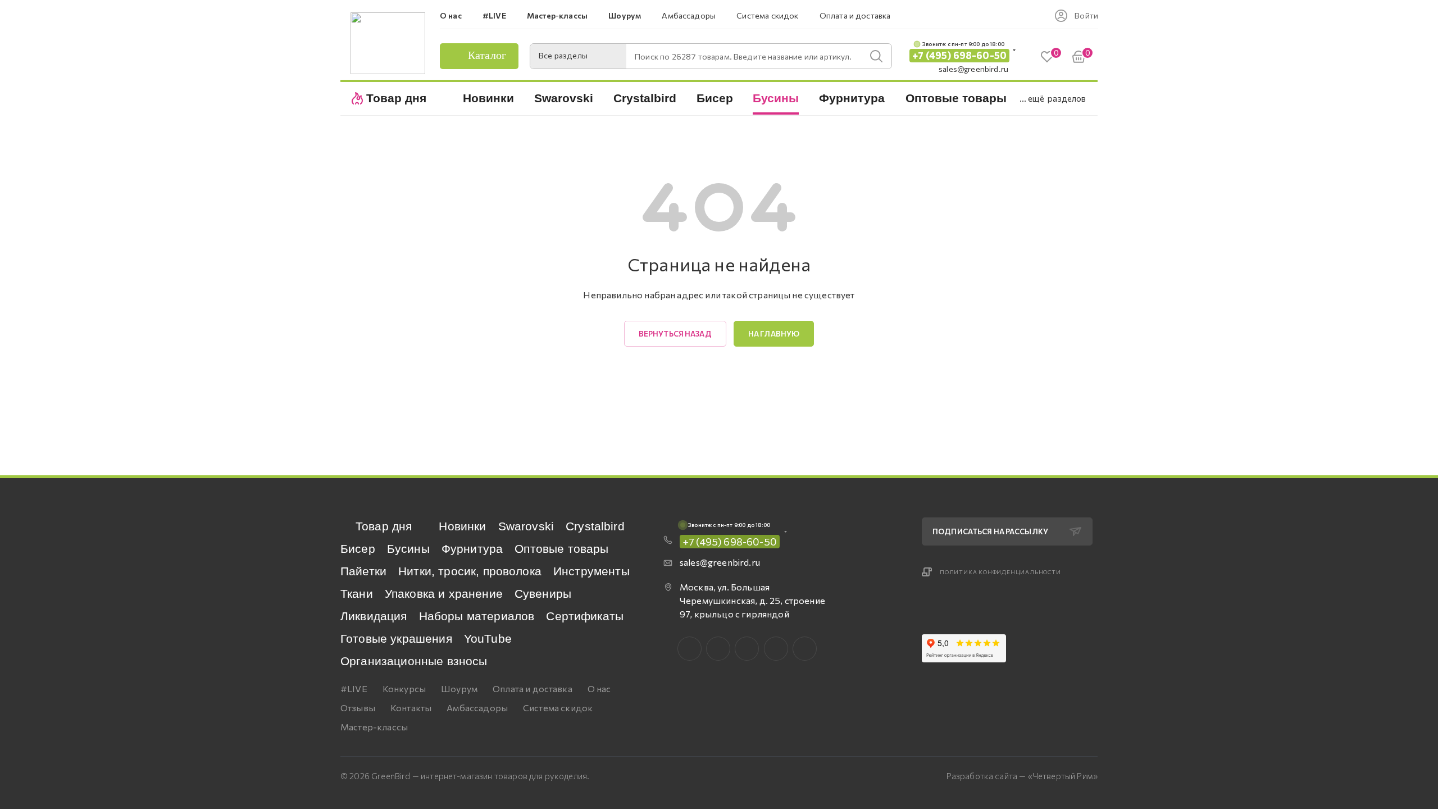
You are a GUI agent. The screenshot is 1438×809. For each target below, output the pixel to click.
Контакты (410, 707)
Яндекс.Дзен (805, 649)
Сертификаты (585, 616)
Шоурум (459, 688)
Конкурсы (404, 688)
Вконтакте (689, 649)
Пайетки (363, 571)
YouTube (488, 638)
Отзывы (357, 707)
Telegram (747, 649)
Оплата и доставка (532, 688)
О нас (599, 688)
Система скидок (558, 707)
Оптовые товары (561, 548)
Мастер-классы (374, 726)
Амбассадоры (477, 707)
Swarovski (526, 526)
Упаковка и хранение (444, 593)
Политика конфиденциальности (1000, 572)
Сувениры (543, 593)
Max (718, 649)
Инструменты (591, 571)
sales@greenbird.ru (973, 69)
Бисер (357, 548)
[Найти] (876, 56)
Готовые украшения (396, 638)
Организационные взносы (414, 661)
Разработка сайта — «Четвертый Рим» (1022, 776)
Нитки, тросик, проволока (469, 571)
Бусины (408, 548)
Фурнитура (472, 548)
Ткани (356, 593)
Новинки (462, 526)
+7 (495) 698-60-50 (959, 55)
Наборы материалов (477, 616)
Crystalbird (595, 526)
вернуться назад (675, 333)
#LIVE (353, 688)
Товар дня (384, 526)
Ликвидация (373, 616)
